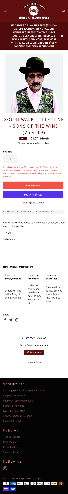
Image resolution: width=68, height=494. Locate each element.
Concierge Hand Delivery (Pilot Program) (24, 390)
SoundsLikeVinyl (12, 421)
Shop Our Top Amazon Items (18, 400)
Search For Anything (13, 405)
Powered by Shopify (33, 478)
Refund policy (10, 447)
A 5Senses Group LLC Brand (17, 416)
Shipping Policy (11, 452)
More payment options (33, 202)
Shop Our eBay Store (14, 395)
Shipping (22, 143)
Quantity (7, 152)
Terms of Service (11, 436)
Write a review (34, 352)
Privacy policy (10, 442)
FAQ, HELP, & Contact (14, 410)
